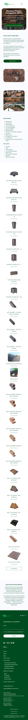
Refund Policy (14, 713)
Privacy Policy (14, 711)
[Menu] (21, 4)
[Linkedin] (4, 642)
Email (5, 625)
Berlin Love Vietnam (10, 716)
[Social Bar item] (6, 642)
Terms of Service (14, 709)
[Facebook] (8, 642)
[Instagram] (9, 642)
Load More (14, 568)
